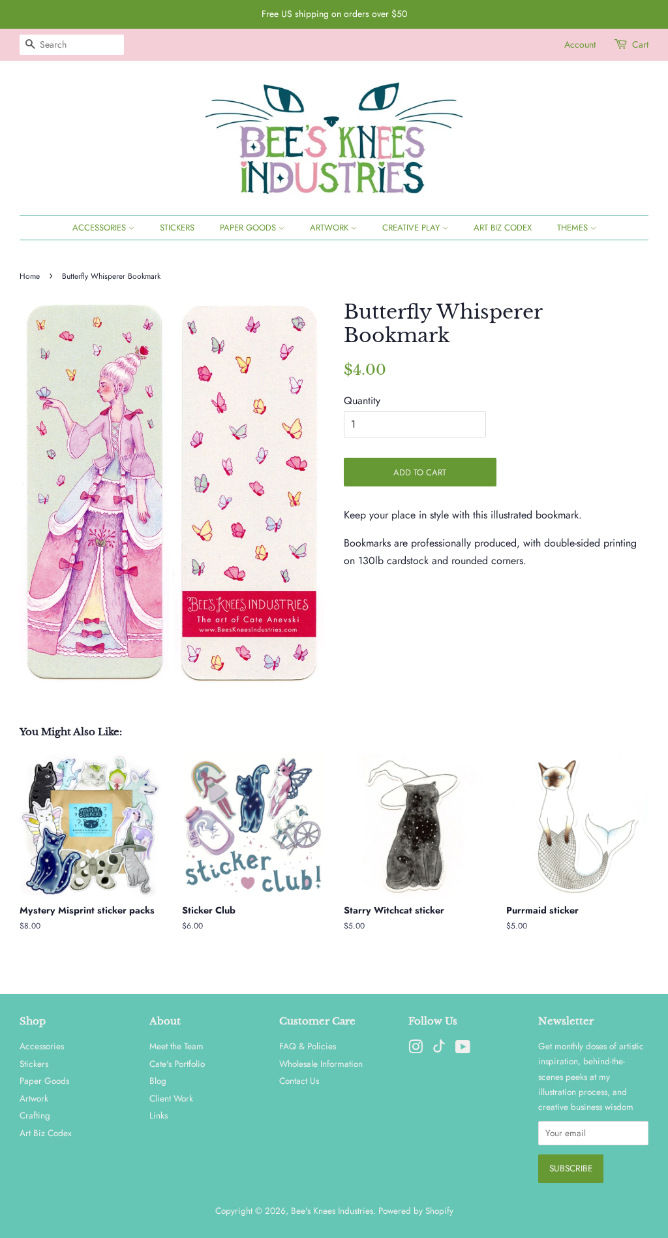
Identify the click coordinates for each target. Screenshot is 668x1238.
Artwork (330, 227)
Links (158, 1115)
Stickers (177, 227)
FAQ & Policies (307, 1046)
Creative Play (412, 227)
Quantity (362, 400)
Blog (157, 1080)
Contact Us (299, 1080)
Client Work (171, 1098)
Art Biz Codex (503, 227)
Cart (640, 44)
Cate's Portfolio (177, 1063)
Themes (573, 227)
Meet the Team (176, 1046)
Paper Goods (249, 227)
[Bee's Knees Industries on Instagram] (415, 1049)
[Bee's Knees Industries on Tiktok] (439, 1049)
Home (30, 276)
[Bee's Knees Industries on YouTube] (462, 1049)
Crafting (35, 1115)
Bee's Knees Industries (332, 1210)
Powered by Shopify (415, 1210)
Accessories (100, 227)
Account (580, 44)
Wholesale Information (321, 1063)
